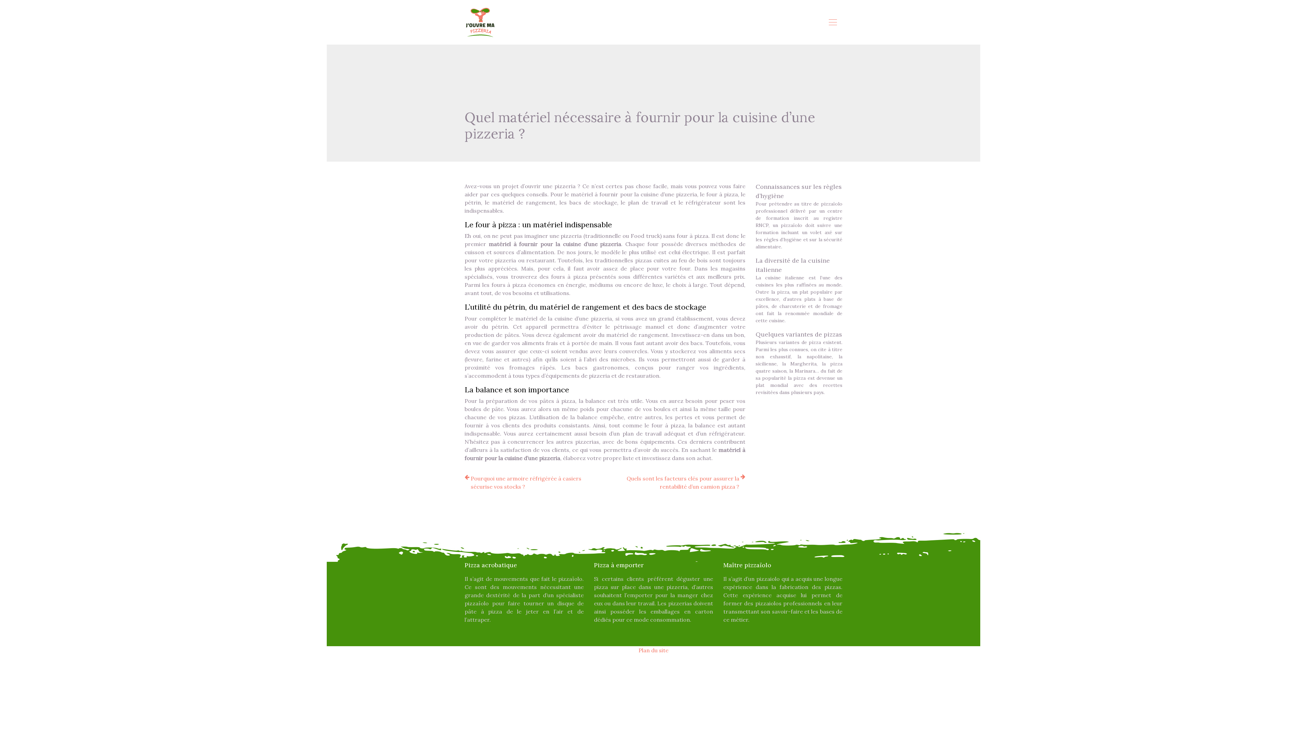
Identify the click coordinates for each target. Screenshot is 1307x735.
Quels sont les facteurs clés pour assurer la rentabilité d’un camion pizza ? (683, 482)
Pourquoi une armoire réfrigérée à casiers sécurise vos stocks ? (526, 482)
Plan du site (653, 650)
